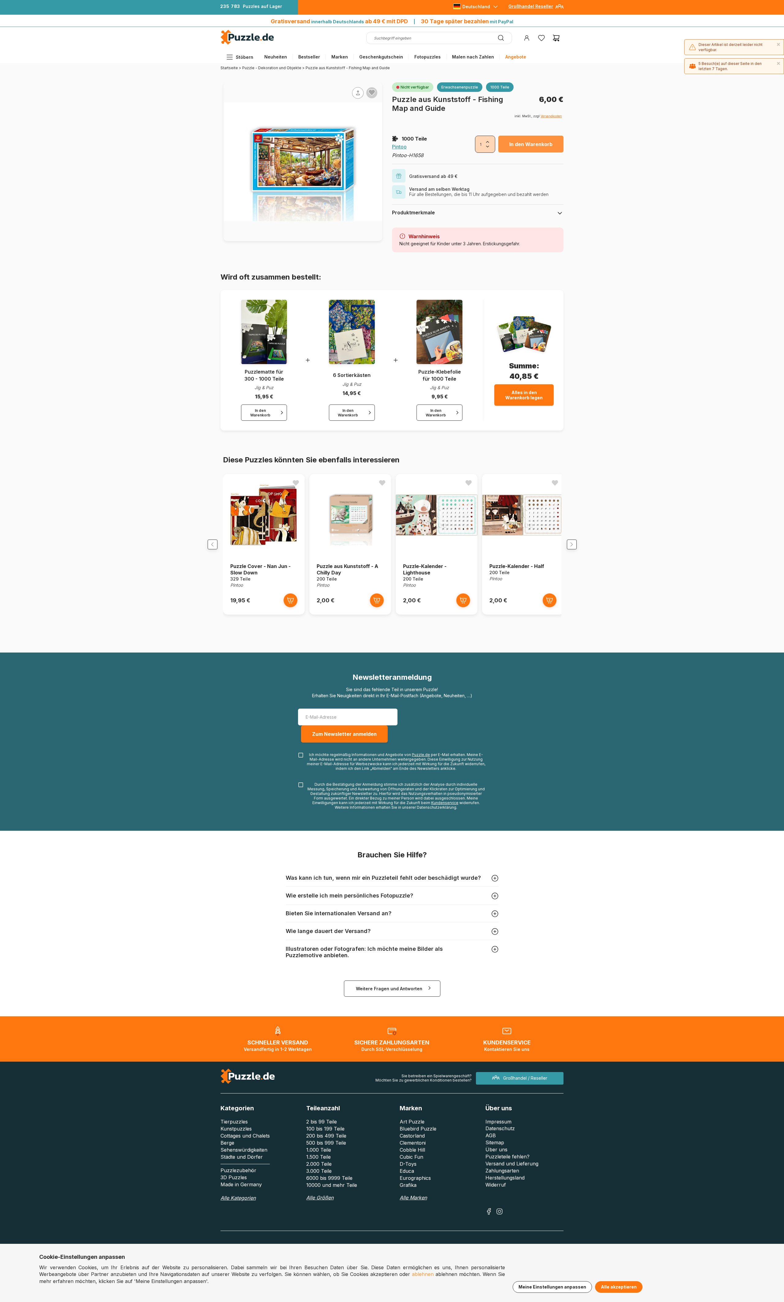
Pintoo (399, 147)
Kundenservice (444, 802)
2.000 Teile (319, 1164)
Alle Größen (320, 1198)
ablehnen (423, 1274)
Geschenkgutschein (381, 56)
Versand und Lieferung (511, 1164)
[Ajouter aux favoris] (372, 92)
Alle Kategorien (238, 1198)
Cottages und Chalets (245, 1136)
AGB (490, 1135)
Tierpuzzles (234, 1122)
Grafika (408, 1185)
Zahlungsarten (502, 1171)
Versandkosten (551, 116)
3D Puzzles (234, 1177)
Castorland (412, 1136)
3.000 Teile (319, 1171)
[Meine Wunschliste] (541, 38)
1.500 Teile (318, 1157)
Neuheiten (275, 56)
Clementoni (413, 1143)
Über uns (496, 1149)
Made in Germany (241, 1184)
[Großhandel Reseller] (560, 8)
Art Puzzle (412, 1122)
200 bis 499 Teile (326, 1136)
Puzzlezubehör (238, 1170)
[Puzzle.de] (247, 43)
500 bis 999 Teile (326, 1143)
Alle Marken (413, 1198)
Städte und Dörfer (242, 1157)
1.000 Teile (318, 1150)
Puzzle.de (421, 754)
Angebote (515, 56)
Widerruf (495, 1185)
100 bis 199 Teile (325, 1129)
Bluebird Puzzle (418, 1129)
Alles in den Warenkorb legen (524, 395)
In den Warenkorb (530, 144)
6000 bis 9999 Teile (329, 1178)
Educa (407, 1171)
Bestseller (309, 56)
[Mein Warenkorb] (556, 38)
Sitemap (494, 1142)
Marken (339, 56)
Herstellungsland (505, 1178)
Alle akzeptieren (619, 1286)
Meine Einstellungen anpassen (552, 1286)
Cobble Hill (412, 1150)
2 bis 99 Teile (321, 1122)
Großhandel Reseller (530, 6)
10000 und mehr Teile (331, 1185)
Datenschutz (500, 1128)
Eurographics (415, 1178)
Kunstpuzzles (236, 1129)
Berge (227, 1143)
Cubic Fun (411, 1157)
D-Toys (408, 1164)
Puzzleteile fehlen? (507, 1156)
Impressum (498, 1122)
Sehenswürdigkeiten (244, 1150)
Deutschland (476, 6)
